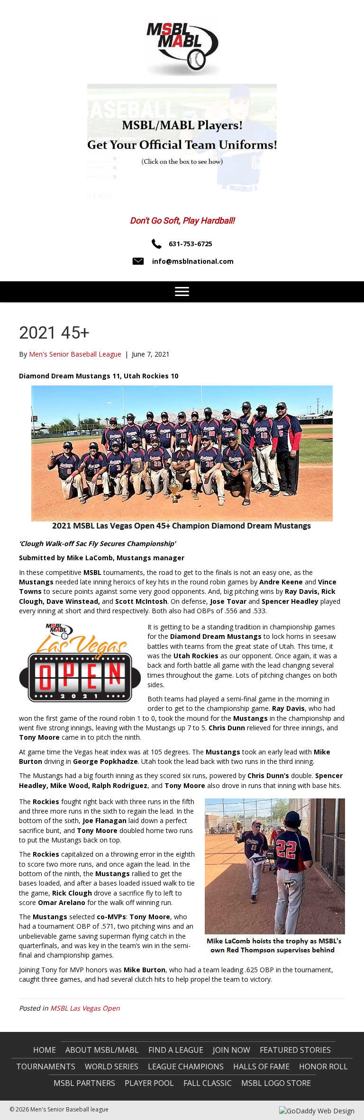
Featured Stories (295, 1050)
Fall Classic (207, 1083)
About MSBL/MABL (102, 1050)
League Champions (186, 1066)
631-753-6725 (190, 243)
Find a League (175, 1050)
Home (44, 1050)
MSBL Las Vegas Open (85, 1008)
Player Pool (149, 1083)
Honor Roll (323, 1066)
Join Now (231, 1050)
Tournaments (45, 1066)
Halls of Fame (261, 1066)
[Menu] (182, 292)
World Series (111, 1066)
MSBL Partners (84, 1083)
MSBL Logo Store (276, 1083)
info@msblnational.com (193, 261)
